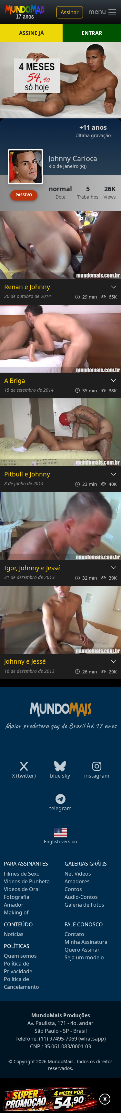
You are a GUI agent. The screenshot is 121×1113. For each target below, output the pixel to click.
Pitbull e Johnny (27, 474)
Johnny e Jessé (25, 662)
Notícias (14, 934)
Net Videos (78, 873)
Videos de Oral (22, 889)
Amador (14, 904)
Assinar (70, 12)
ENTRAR (92, 33)
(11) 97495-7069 (58, 1038)
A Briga (14, 381)
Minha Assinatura (86, 941)
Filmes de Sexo (22, 873)
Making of (16, 912)
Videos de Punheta (27, 881)
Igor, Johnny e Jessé (32, 568)
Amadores (77, 881)
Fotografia (16, 896)
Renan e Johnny (27, 287)
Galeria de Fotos (84, 904)
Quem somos (20, 955)
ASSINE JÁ (31, 33)
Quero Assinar (82, 949)
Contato (74, 934)
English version (60, 841)
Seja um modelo (84, 957)
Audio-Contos (81, 896)
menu (97, 11)
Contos (73, 889)
